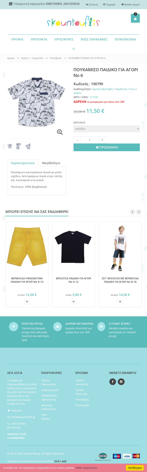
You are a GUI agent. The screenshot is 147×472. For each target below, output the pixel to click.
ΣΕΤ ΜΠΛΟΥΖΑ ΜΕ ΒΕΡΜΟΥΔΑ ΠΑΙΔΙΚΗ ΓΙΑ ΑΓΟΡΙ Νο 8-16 (120, 280)
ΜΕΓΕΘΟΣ (80, 122)
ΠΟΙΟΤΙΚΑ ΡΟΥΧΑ (32, 323)
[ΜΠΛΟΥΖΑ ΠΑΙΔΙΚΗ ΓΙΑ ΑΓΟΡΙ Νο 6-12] (73, 248)
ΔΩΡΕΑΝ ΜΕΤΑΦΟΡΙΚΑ (79, 323)
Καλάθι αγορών (132, 4)
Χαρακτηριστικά (23, 163)
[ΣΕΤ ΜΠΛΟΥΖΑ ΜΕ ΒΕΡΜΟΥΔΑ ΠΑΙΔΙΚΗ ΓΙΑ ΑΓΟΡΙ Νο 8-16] (120, 248)
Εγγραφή (110, 4)
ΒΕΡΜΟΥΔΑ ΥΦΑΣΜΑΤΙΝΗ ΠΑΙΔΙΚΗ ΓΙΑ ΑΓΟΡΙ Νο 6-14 (27, 280)
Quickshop (27, 301)
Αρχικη (10, 58)
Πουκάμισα (56, 58)
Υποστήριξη (82, 399)
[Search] (73, 48)
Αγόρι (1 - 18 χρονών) (32, 58)
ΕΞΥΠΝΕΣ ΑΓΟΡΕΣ (119, 323)
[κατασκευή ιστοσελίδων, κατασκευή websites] (60, 461)
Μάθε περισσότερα (86, 467)
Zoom (60, 132)
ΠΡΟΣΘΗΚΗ (108, 147)
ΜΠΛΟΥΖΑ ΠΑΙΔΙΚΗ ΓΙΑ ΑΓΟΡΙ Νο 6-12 (73, 280)
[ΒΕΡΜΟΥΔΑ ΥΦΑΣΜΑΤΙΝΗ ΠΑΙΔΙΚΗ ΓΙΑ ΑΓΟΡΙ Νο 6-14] (27, 248)
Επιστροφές (82, 405)
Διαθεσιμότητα (49, 390)
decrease (77, 139)
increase (102, 139)
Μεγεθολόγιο (51, 163)
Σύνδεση (93, 4)
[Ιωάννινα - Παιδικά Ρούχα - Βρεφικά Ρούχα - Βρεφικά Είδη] (73, 22)
